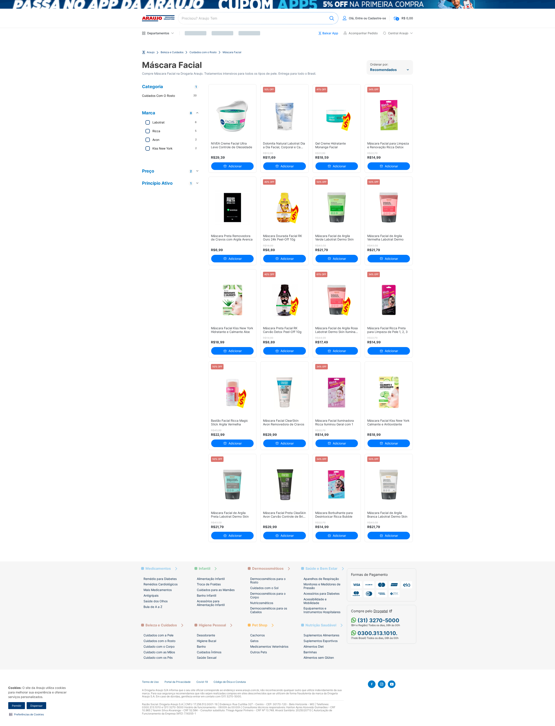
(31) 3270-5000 (377, 620)
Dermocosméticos (268, 568)
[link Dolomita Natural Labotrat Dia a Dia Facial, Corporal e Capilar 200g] (284, 115)
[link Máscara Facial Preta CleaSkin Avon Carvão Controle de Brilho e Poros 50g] (284, 485)
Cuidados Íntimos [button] (209, 652)
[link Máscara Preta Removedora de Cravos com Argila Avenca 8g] (232, 207)
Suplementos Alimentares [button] (321, 635)
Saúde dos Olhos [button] (156, 601)
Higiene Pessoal (212, 625)
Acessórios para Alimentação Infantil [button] (211, 603)
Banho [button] (201, 646)
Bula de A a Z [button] (153, 607)
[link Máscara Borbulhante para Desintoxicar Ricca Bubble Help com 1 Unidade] (336, 485)
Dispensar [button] (36, 705)
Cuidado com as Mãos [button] (159, 652)
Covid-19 (202, 681)
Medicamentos (158, 568)
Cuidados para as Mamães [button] (216, 590)
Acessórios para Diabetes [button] (322, 593)
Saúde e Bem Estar (321, 568)
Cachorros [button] (257, 635)
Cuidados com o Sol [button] (264, 588)
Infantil (204, 568)
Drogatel (381, 611)
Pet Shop (259, 625)
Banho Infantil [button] (206, 595)
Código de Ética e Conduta (230, 681)
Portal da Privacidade (178, 681)
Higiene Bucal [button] (206, 641)
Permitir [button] (16, 705)
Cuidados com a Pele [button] (158, 635)
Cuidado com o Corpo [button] (159, 646)
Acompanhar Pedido (363, 33)
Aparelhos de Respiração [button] (321, 579)
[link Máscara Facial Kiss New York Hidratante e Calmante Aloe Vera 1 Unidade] (232, 300)
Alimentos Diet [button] (314, 646)
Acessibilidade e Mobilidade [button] (315, 601)
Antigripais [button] (151, 595)
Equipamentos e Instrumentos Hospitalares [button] (322, 610)
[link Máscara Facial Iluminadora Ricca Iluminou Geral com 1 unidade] (336, 392)
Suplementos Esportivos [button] (321, 641)
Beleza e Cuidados (172, 52)
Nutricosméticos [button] (261, 603)
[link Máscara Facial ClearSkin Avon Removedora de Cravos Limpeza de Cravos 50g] (284, 392)
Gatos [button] (254, 641)
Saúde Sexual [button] (206, 657)
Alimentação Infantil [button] (211, 579)
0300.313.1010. (376, 633)
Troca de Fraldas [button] (209, 584)
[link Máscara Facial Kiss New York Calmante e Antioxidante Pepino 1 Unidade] (389, 392)
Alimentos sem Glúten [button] (319, 657)
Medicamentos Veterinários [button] (269, 646)
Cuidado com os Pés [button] (158, 657)
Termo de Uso (150, 681)
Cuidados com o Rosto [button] (159, 641)
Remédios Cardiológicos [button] (161, 584)
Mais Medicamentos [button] (158, 590)
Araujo (151, 52)
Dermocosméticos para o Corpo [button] (268, 595)
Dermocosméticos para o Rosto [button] (268, 580)
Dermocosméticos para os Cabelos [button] (268, 610)
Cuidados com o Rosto (203, 52)
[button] (26, 714)
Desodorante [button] (206, 635)
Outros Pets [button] (258, 652)
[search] (258, 18)
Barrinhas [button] (310, 652)
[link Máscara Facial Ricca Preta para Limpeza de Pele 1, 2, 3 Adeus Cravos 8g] (389, 300)
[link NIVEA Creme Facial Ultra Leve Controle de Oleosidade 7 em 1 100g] (232, 115)
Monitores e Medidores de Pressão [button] (322, 586)
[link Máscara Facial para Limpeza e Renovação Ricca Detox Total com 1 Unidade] (389, 115)
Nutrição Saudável (320, 625)
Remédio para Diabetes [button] (160, 579)
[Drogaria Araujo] (158, 18)
